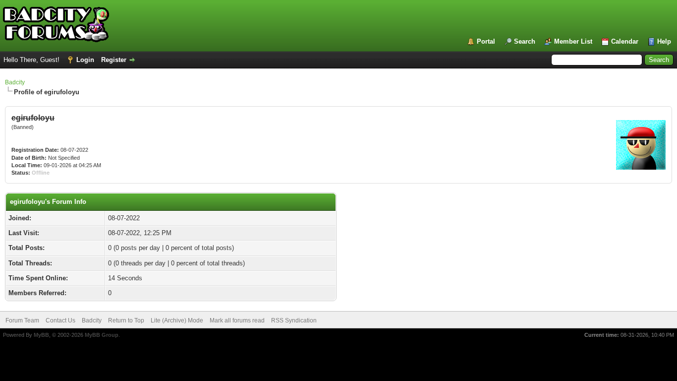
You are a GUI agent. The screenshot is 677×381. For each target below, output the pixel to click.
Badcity (15, 82)
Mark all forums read (237, 320)
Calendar (624, 41)
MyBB (41, 335)
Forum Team (22, 320)
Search (524, 41)
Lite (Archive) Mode (177, 320)
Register (113, 60)
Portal (486, 41)
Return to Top (126, 320)
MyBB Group (101, 335)
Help (664, 41)
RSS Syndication (294, 320)
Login (85, 60)
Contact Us (60, 320)
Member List (573, 41)
